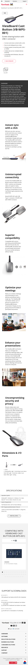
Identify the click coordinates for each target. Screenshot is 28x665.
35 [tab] (21, 576)
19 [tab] (12, 574)
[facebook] (23, 623)
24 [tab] (21, 574)
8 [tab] (16, 572)
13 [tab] (25, 572)
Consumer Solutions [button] (8, 644)
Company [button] (4, 653)
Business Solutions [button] (7, 642)
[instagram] (16, 626)
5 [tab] (10, 572)
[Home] (1, 1)
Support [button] (4, 650)
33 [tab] (17, 576)
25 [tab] (23, 574)
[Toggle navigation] (26, 4)
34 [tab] (19, 576)
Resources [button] (4, 647)
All (14, 540)
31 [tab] (13, 576)
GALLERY (6, 72)
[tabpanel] (14, 557)
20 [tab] (14, 574)
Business (15, 1)
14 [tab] (2, 574)
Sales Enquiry (9, 61)
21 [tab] (16, 574)
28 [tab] (7, 576)
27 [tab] (5, 576)
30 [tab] (11, 576)
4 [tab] (8, 572)
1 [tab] (2, 572)
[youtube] (11, 626)
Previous (1, 558)
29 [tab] (9, 576)
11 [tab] (21, 572)
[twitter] (25, 623)
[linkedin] (14, 626)
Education (7, 1)
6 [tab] (12, 572)
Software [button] (4, 636)
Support (24, 1)
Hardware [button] (4, 633)
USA (12, 662)
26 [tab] (25, 574)
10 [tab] (20, 572)
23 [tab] (20, 574)
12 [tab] (23, 572)
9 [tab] (18, 572)
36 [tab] (22, 576)
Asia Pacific (17, 628)
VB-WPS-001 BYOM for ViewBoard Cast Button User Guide (14, 603)
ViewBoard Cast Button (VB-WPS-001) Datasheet (14, 597)
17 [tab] (8, 574)
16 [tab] (6, 574)
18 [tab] (10, 574)
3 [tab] (6, 572)
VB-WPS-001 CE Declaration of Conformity (13, 610)
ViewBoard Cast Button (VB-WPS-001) (11, 8)
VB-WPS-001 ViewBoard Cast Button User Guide (14, 605)
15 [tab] (4, 574)
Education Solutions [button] (8, 639)
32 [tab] (15, 576)
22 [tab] (18, 574)
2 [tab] (4, 572)
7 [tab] (14, 572)
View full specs (14, 515)
